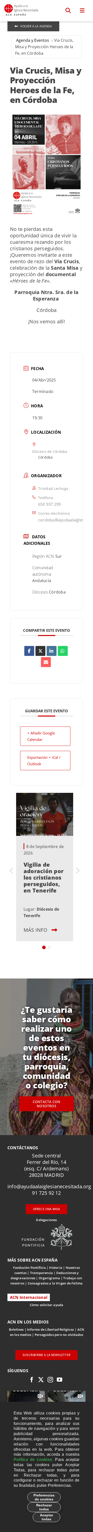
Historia (55, 1267)
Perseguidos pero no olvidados (59, 1334)
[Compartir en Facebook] (29, 651)
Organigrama (49, 1278)
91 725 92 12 (46, 1193)
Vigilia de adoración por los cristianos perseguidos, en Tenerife (43, 877)
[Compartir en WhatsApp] (63, 651)
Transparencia (41, 1273)
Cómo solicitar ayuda (46, 1305)
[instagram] (50, 1379)
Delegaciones (46, 1220)
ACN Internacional (28, 1297)
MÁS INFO (35, 930)
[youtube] (59, 1379)
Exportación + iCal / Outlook (44, 760)
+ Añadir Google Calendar (41, 736)
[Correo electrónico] (46, 662)
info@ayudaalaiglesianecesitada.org (49, 1186)
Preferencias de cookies (44, 1497)
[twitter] (41, 1379)
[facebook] (31, 1379)
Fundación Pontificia (29, 1267)
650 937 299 (49, 504)
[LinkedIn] (52, 651)
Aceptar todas (46, 1517)
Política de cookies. (33, 1459)
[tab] (44, 947)
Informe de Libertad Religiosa (50, 1329)
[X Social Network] (40, 651)
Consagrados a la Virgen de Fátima (55, 1283)
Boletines (16, 1329)
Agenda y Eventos (32, 40)
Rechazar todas (44, 1507)
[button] (68, 11)
